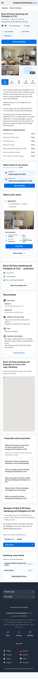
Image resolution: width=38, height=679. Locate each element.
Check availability (19, 42)
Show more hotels (18, 576)
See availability (19, 186)
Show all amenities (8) (18, 285)
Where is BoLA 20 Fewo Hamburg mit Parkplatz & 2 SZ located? (17, 489)
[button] (14, 26)
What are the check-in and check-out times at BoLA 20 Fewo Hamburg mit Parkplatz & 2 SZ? (17, 447)
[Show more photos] (19, 55)
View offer (19, 246)
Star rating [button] (8, 597)
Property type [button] (9, 592)
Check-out (12, 178)
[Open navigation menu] (2, 2)
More (19, 643)
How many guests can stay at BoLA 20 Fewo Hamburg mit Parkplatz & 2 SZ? (17, 480)
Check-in (11, 171)
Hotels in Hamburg (15, 8)
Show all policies (19, 353)
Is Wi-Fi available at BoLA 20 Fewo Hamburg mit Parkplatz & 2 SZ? (17, 470)
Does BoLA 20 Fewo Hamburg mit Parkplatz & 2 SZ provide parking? (17, 462)
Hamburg (5, 8)
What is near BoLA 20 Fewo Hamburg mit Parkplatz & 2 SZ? (16, 497)
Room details (17, 253)
